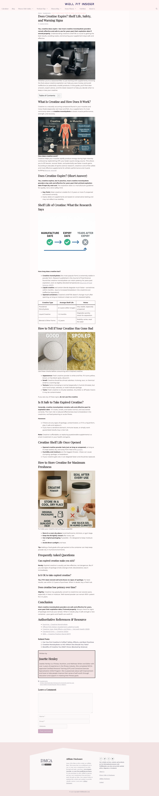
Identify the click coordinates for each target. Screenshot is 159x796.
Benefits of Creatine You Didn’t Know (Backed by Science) (65, 647)
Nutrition (83, 9)
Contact (101, 782)
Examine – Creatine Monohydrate (55, 624)
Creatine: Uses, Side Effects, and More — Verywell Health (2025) (66, 629)
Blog (13, 9)
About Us (92, 9)
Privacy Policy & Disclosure (107, 775)
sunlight (79, 450)
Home (40, 13)
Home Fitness (69, 9)
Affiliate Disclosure (104, 779)
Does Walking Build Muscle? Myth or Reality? (53, 684)
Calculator (5, 9)
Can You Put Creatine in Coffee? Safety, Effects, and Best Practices (68, 642)
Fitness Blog (55, 9)
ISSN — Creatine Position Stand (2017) (57, 634)
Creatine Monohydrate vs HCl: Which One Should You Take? (66, 644)
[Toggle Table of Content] (58, 95)
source (47, 170)
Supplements (47, 13)
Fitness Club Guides (24, 9)
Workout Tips (41, 9)
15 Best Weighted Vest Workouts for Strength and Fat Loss (57, 683)
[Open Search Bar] (156, 9)
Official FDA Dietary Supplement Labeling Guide (61, 627)
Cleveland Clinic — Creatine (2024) (55, 631)
